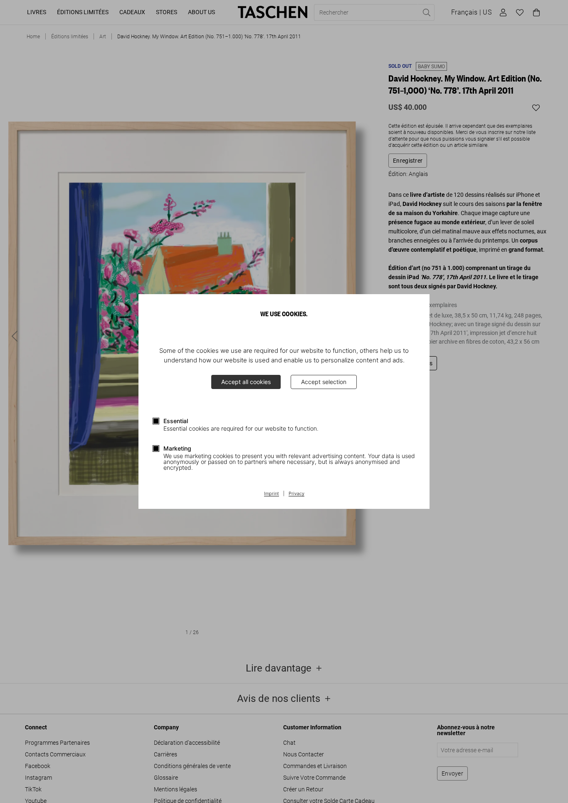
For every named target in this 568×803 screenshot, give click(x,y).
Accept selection (323, 381)
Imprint (271, 493)
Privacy (296, 493)
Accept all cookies (246, 381)
